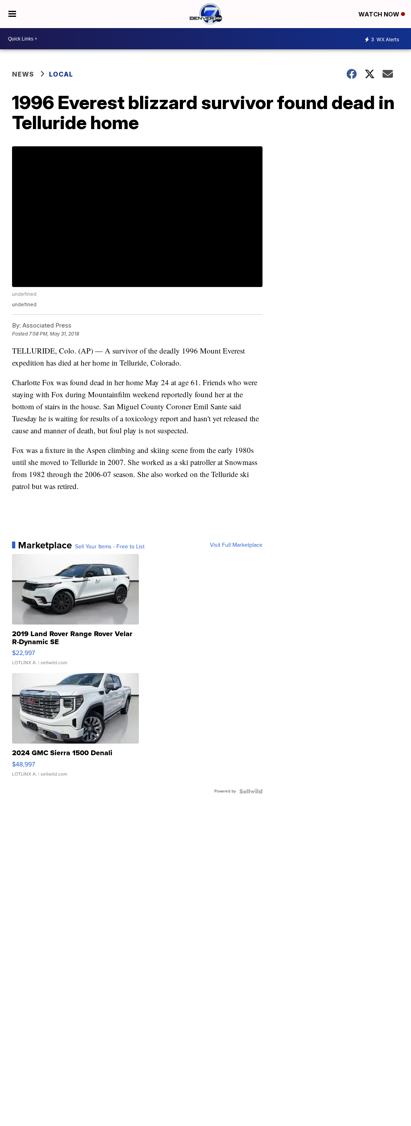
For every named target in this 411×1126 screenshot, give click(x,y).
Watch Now (379, 14)
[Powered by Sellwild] (250, 791)
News (23, 74)
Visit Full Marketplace (236, 545)
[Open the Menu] (12, 14)
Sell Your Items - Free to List (109, 547)
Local (61, 74)
